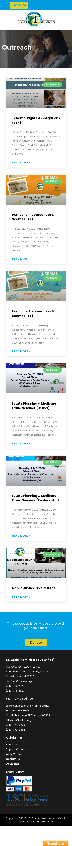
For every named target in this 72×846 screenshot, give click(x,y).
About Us (11, 744)
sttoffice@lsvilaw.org (18, 720)
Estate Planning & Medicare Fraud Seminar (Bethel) (34, 405)
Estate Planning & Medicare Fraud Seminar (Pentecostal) (35, 498)
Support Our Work (16, 749)
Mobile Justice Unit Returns (33, 588)
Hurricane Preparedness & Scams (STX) (33, 217)
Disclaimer (12, 763)
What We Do (13, 754)
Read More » (21, 162)
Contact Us (13, 759)
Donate (19, 5)
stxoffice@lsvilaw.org (19, 681)
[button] (6, 4)
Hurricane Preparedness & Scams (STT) (33, 313)
